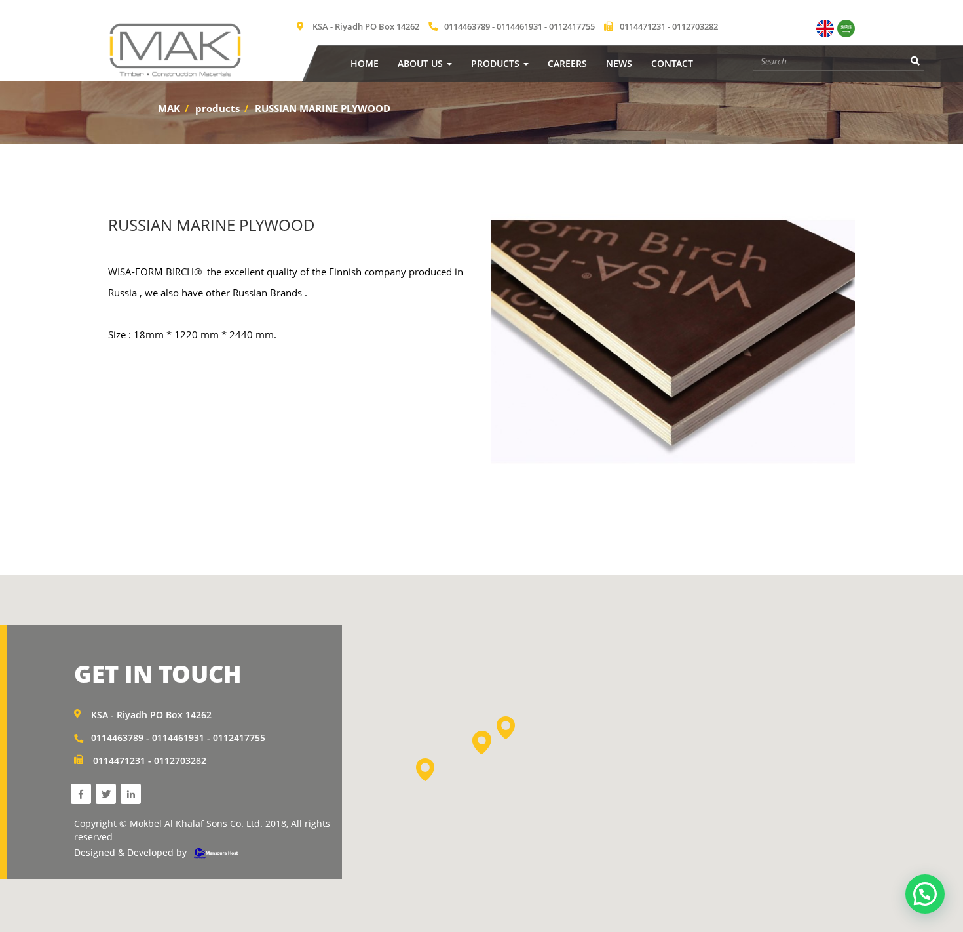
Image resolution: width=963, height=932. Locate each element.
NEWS (619, 63)
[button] (481, 742)
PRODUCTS (496, 63)
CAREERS (567, 63)
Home (364, 63)
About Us (421, 63)
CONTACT (672, 63)
